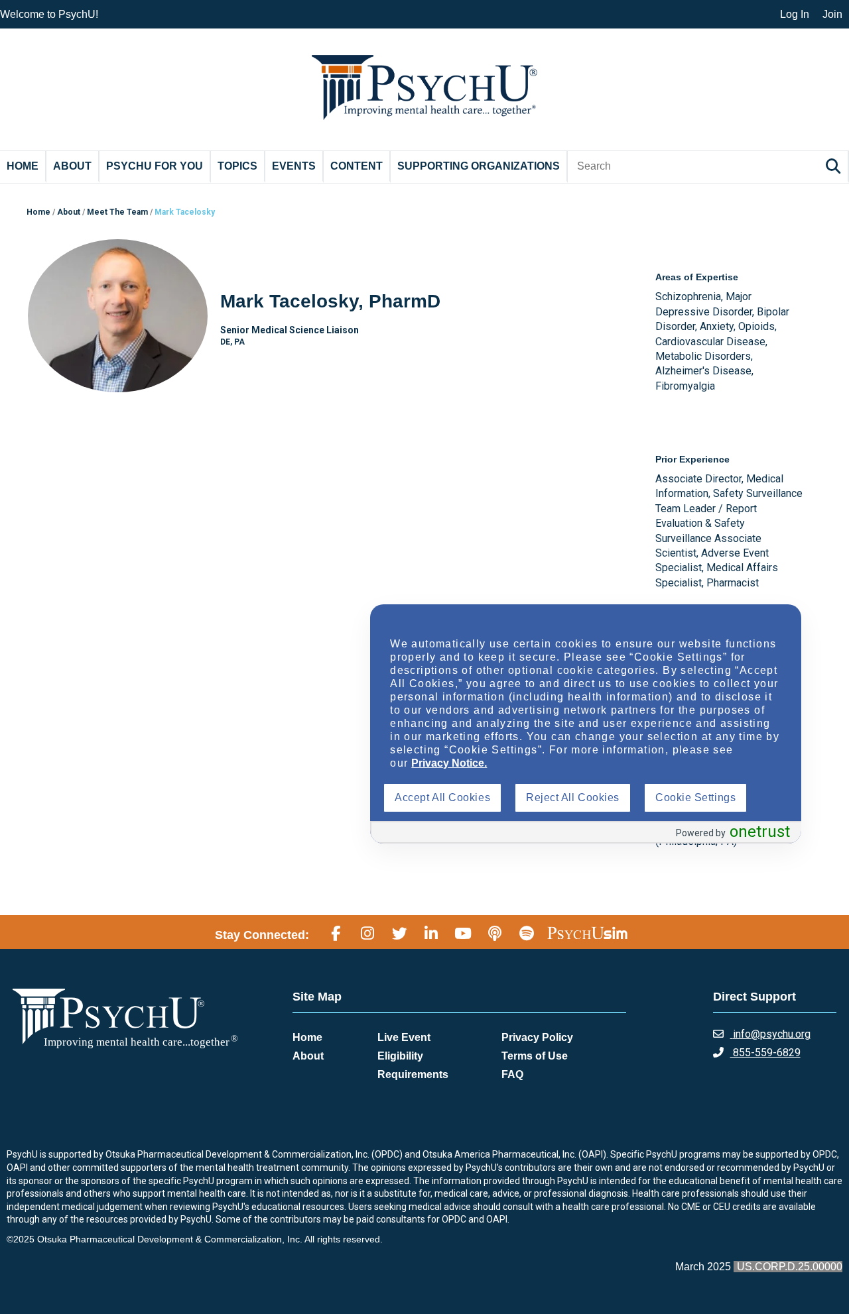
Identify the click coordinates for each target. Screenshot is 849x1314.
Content (356, 166)
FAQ (512, 1074)
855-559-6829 (765, 1052)
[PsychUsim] (587, 933)
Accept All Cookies (442, 797)
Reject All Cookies (573, 797)
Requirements (412, 1074)
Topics (237, 166)
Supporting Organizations (478, 166)
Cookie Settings (695, 797)
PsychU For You (154, 166)
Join (832, 14)
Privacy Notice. (449, 763)
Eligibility (400, 1056)
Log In (794, 14)
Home (22, 166)
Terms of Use (534, 1056)
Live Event (403, 1037)
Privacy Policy (537, 1037)
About (72, 166)
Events (294, 166)
